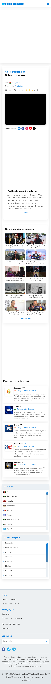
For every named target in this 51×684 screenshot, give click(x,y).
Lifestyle (8, 561)
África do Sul (12, 496)
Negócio (8, 571)
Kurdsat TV (18, 462)
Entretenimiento (11, 547)
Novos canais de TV (10, 604)
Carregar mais (25, 319)
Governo (8, 557)
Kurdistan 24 (19, 444)
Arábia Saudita (13, 519)
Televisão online (9, 599)
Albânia (10, 501)
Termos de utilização (11, 624)
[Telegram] (14, 649)
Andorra (10, 510)
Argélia (9, 524)
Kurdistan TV (19, 388)
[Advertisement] (25, 35)
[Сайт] (19, 128)
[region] (25, 511)
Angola (9, 515)
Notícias (8, 575)
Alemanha (11, 506)
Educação (9, 543)
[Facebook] (22, 128)
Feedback (6, 628)
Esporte (8, 552)
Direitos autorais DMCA (12, 618)
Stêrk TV (17, 406)
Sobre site (6, 614)
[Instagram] (26, 128)
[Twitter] (9, 649)
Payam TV (18, 425)
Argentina (10, 529)
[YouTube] (30, 128)
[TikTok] (34, 128)
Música (8, 566)
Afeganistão (11, 492)
